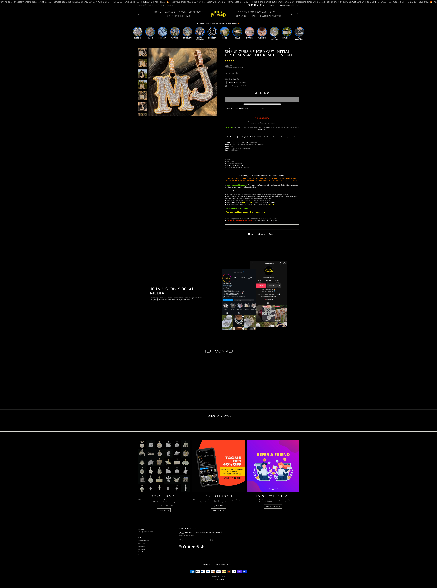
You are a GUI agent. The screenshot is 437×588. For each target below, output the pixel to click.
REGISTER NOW (273, 506)
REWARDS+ (141, 529)
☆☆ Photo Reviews (179, 16)
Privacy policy (142, 549)
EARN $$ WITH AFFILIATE (145, 532)
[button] (230, 61)
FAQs (162, 5)
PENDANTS (164, 510)
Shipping (227, 67)
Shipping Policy (142, 543)
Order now (218, 510)
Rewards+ (242, 16)
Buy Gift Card (142, 5)
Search (140, 535)
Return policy (141, 546)
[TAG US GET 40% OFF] (218, 466)
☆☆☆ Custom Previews (252, 12)
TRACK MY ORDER (153, 5)
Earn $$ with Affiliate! (266, 16)
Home (157, 12)
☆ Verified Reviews (191, 12)
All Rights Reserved (218, 579)
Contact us (170, 5)
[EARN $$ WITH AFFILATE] (273, 466)
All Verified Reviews (143, 540)
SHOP (273, 12)
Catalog (170, 12)
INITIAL (228, 48)
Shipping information (262, 227)
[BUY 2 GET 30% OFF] (164, 466)
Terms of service (142, 552)
